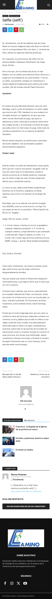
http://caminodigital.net (26, 404)
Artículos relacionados (12, 420)
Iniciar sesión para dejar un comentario (26, 491)
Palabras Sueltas (21, 12)
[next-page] (7, 461)
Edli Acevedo (9, 24)
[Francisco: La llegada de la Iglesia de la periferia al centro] (8, 429)
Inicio (4, 12)
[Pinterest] (16, 29)
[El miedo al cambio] (8, 452)
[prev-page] (3, 461)
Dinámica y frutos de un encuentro (40, 375)
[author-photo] (26, 398)
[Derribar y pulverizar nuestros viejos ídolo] (8, 441)
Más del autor (29, 420)
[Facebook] (4, 29)
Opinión (10, 12)
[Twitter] (10, 29)
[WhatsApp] (21, 29)
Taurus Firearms (18, 474)
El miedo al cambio (25, 450)
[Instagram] (12, 583)
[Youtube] (25, 583)
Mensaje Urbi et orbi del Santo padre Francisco (11, 375)
